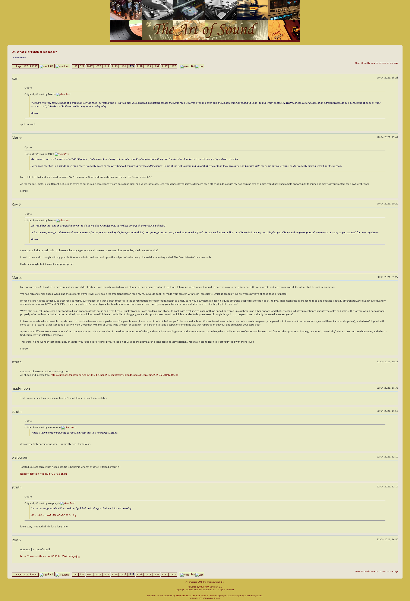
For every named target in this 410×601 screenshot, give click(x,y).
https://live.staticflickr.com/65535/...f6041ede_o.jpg (50, 556)
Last (193, 66)
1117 (106, 66)
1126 (123, 66)
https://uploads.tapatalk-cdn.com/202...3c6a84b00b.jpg (146, 375)
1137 (156, 66)
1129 (148, 66)
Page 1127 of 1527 (27, 66)
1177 (165, 66)
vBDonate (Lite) (183, 596)
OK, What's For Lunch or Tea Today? (34, 52)
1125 (115, 66)
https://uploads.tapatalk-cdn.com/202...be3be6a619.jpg (82, 375)
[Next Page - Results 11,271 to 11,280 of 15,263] (184, 66)
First (50, 66)
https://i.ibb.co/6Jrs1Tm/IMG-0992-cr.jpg (43, 473)
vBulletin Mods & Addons (204, 596)
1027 (90, 66)
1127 (131, 66)
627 (82, 66)
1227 (173, 66)
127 (75, 66)
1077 (98, 66)
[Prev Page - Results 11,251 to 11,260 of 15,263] (62, 66)
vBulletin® (204, 587)
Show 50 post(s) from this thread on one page (376, 63)
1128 (140, 66)
